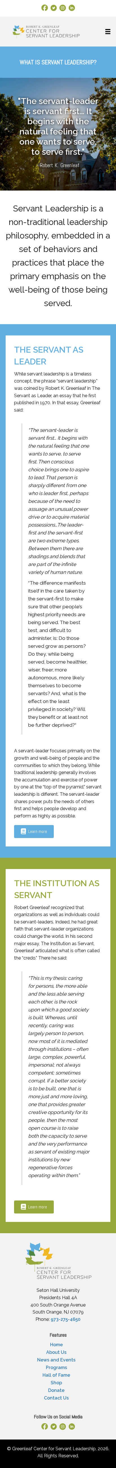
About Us (56, 1352)
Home (56, 1344)
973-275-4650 (66, 1319)
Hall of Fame (56, 1375)
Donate (56, 1390)
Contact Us (56, 1398)
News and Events (56, 1360)
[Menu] (108, 31)
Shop (56, 1382)
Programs (56, 1367)
